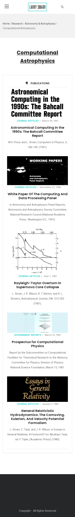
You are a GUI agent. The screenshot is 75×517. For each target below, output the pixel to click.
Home (6, 23)
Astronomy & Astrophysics (40, 23)
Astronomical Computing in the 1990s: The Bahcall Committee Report (37, 131)
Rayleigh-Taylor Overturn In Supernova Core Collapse (37, 285)
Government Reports (27, 334)
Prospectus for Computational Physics (37, 344)
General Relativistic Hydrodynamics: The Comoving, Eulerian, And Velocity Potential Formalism (37, 416)
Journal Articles (28, 120)
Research (17, 23)
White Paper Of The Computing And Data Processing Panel (38, 196)
